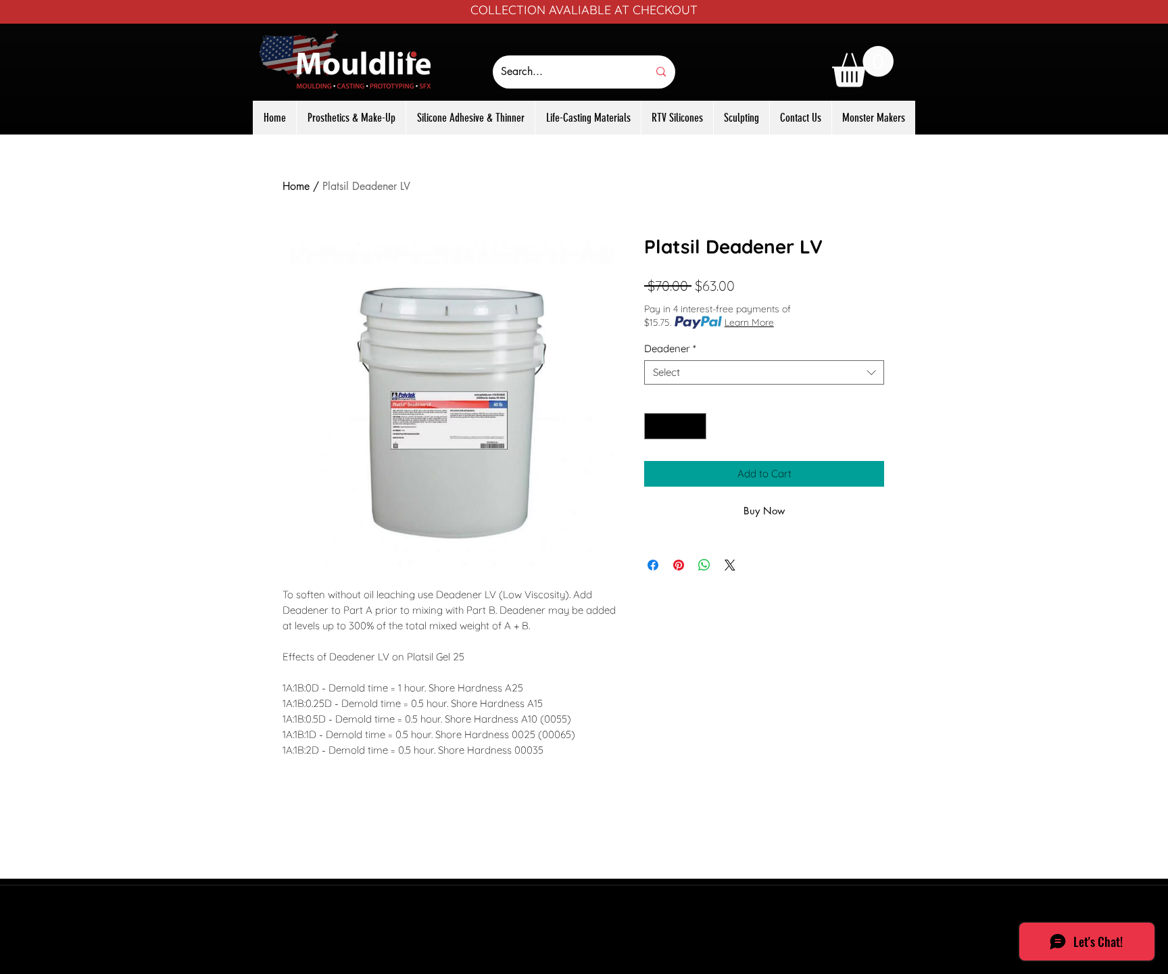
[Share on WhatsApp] (704, 565)
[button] (863, 66)
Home (296, 186)
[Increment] (696, 426)
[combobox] (764, 372)
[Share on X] (730, 565)
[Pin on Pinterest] (679, 565)
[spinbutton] (675, 426)
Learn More (749, 322)
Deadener (670, 349)
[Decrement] (655, 426)
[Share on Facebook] (653, 565)
